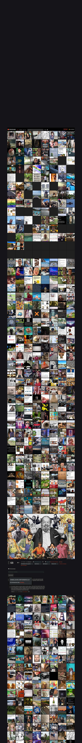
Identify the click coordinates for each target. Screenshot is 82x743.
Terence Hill (54, 436)
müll (23, 2)
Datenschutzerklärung (38, 741)
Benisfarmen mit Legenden (26, 436)
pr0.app (65, 1)
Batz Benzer (37, 436)
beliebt (20, 2)
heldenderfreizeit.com (37, 434)
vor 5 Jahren (23, 434)
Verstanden (75, 740)
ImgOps (47, 434)
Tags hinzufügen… (24, 437)
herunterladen (55, 434)
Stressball (29, 434)
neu (18, 2)
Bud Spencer (45, 436)
